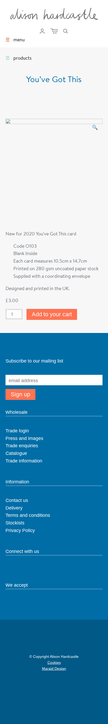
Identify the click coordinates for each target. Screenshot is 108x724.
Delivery (14, 508)
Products (18, 58)
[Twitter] (26, 569)
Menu (15, 39)
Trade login (17, 430)
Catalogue (16, 453)
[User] (42, 31)
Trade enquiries (22, 445)
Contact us (17, 500)
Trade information (24, 460)
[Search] (65, 31)
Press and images (24, 438)
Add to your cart (52, 314)
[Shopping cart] (54, 31)
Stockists (15, 522)
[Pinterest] (17, 569)
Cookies (54, 662)
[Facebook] (35, 569)
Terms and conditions (28, 515)
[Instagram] (8, 569)
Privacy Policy (20, 530)
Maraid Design (33, 669)
